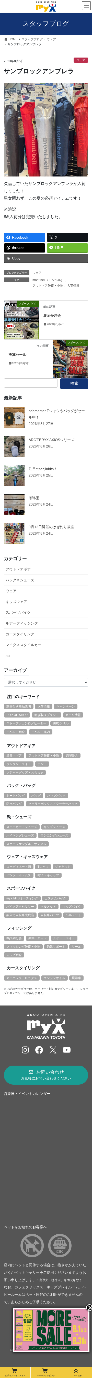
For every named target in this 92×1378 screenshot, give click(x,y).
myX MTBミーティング (22, 898)
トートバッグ (15, 795)
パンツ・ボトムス (18, 875)
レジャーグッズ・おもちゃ (24, 772)
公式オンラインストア (15, 1375)
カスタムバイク (55, 898)
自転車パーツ (50, 915)
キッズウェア (16, 602)
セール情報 (73, 715)
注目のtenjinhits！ (43, 469)
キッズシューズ (54, 827)
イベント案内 (40, 732)
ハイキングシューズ (20, 835)
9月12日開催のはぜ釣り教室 (51, 527)
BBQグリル (60, 723)
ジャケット (63, 867)
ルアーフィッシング (22, 623)
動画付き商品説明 (18, 706)
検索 (74, 383)
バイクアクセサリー (20, 906)
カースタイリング (20, 634)
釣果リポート (56, 946)
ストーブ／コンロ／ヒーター (26, 723)
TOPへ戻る (77, 1375)
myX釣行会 (14, 938)
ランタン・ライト (18, 764)
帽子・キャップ (48, 875)
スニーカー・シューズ (21, 827)
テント (42, 764)
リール (76, 946)
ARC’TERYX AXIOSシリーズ (51, 440)
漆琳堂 (34, 498)
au (8, 656)
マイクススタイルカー (23, 645)
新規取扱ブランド (46, 715)
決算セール (17, 354)
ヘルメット (48, 906)
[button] (46, 1075)
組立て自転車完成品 (20, 915)
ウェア (81, 60)
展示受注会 (52, 315)
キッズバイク (72, 906)
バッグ (36, 795)
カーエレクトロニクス (21, 978)
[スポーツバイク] (21, 319)
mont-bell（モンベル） (48, 280)
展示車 (76, 978)
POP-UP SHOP (17, 715)
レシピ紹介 (14, 955)
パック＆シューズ (20, 580)
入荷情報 (73, 285)
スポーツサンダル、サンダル (26, 844)
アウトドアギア (18, 569)
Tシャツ (43, 867)
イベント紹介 (15, 732)
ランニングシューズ (54, 835)
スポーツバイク (18, 612)
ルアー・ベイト (64, 938)
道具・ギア (14, 755)
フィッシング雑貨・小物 (23, 946)
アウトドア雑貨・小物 (47, 285)
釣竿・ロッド (37, 938)
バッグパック (56, 795)
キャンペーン (65, 706)
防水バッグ (14, 804)
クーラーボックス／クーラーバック (52, 804)
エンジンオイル (54, 978)
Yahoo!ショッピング (46, 1375)
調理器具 (72, 755)
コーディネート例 (18, 867)
